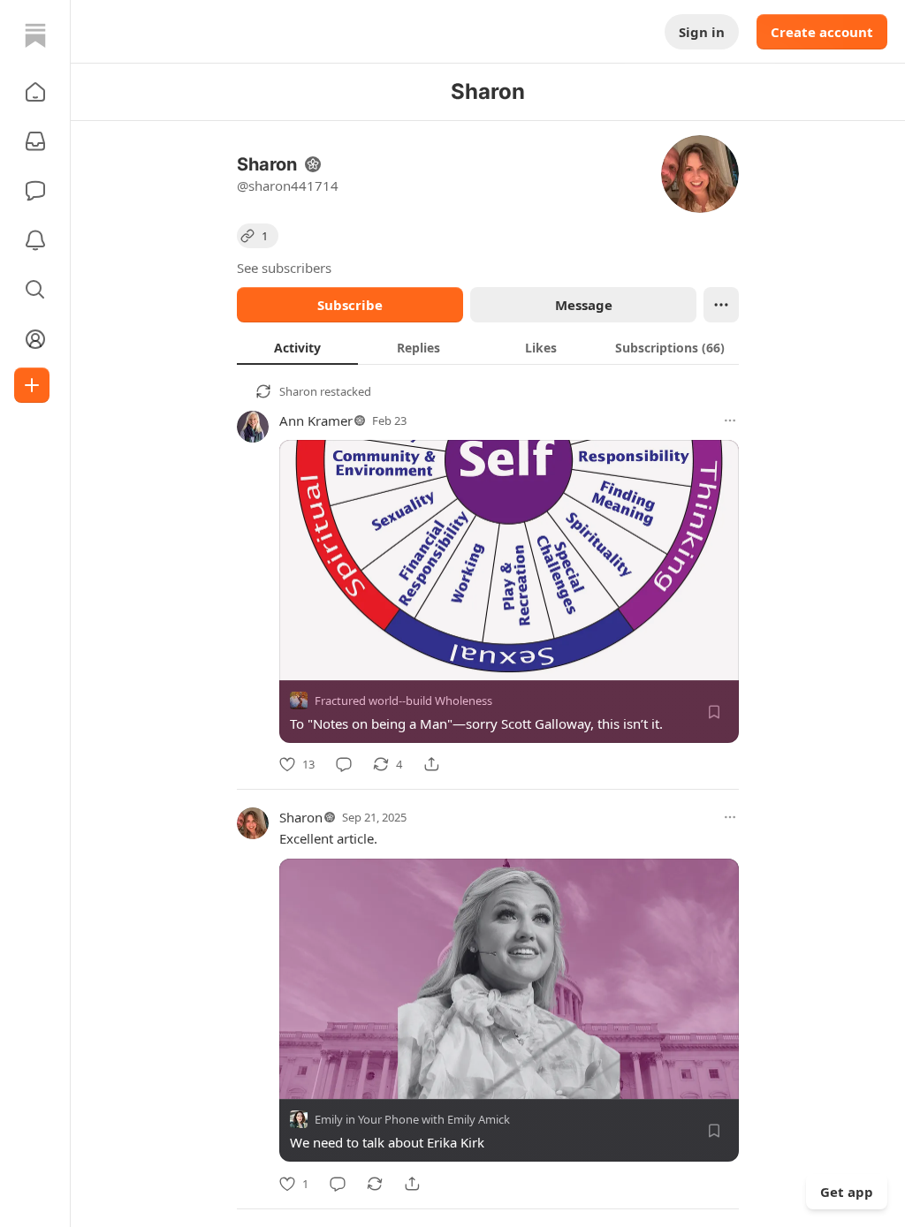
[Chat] (35, 191)
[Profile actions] (721, 304)
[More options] (730, 420)
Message (583, 305)
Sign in (702, 32)
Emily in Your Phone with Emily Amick (412, 1120)
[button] (35, 92)
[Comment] (344, 764)
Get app (846, 1191)
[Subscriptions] (35, 141)
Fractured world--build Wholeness (403, 700)
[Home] (35, 35)
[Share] (431, 764)
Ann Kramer (316, 420)
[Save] (714, 712)
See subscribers (284, 267)
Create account (822, 32)
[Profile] (35, 339)
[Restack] (375, 1184)
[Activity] (35, 240)
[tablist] (488, 347)
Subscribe (350, 305)
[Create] (31, 385)
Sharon (298, 391)
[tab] (297, 347)
